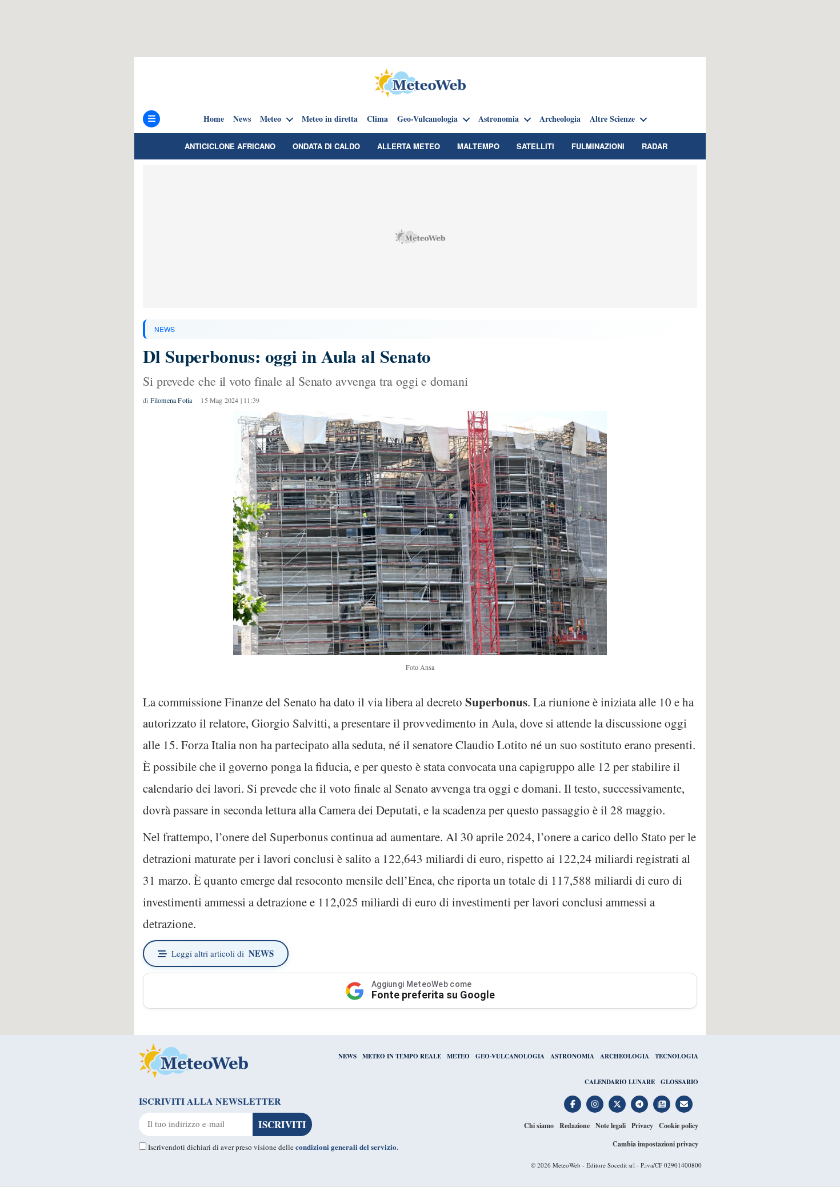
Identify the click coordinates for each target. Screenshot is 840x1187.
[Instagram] (594, 1104)
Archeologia (560, 119)
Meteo (270, 119)
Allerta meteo (408, 146)
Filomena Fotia (171, 400)
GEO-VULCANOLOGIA (510, 1056)
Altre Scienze (612, 119)
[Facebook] (572, 1104)
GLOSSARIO (679, 1081)
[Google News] (661, 1104)
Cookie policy (678, 1125)
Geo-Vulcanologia (427, 119)
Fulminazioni (598, 146)
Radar (654, 146)
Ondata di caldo (326, 146)
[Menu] (151, 118)
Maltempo (478, 146)
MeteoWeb (567, 1165)
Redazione (574, 1125)
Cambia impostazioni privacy (655, 1144)
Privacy (642, 1125)
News (242, 119)
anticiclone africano (230, 146)
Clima (377, 119)
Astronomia (498, 119)
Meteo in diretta (330, 119)
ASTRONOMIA (572, 1056)
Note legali (610, 1125)
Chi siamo (539, 1125)
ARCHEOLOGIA (624, 1056)
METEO (458, 1056)
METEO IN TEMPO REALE (401, 1056)
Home (213, 119)
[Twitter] (617, 1104)
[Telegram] (639, 1104)
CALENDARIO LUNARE (620, 1081)
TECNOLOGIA (676, 1056)
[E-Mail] (684, 1104)
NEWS (164, 329)
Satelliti (535, 146)
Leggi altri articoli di (222, 953)
